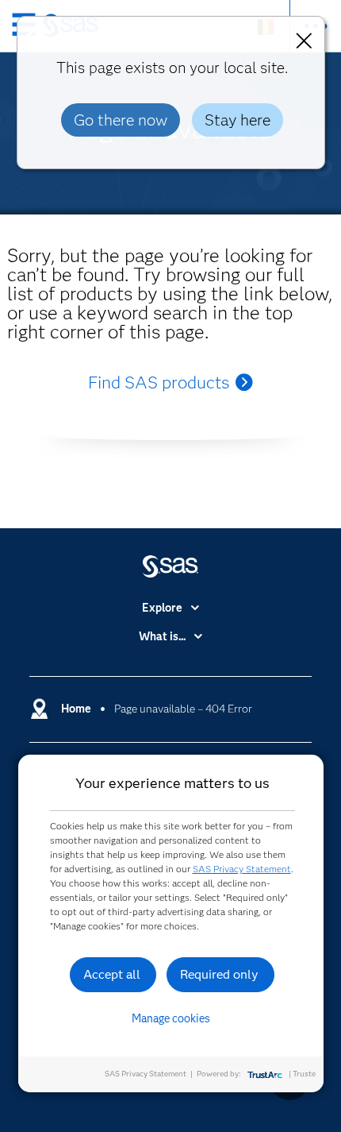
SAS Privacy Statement (242, 869)
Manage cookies (171, 1018)
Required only (219, 974)
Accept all (111, 974)
